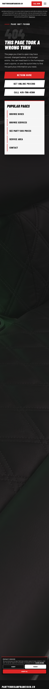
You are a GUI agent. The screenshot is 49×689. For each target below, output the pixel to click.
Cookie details (39, 662)
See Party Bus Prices (20, 130)
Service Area (16, 139)
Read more (32, 17)
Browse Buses (16, 114)
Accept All (24, 671)
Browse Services (18, 122)
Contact (13, 147)
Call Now (36, 4)
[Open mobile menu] (45, 4)
